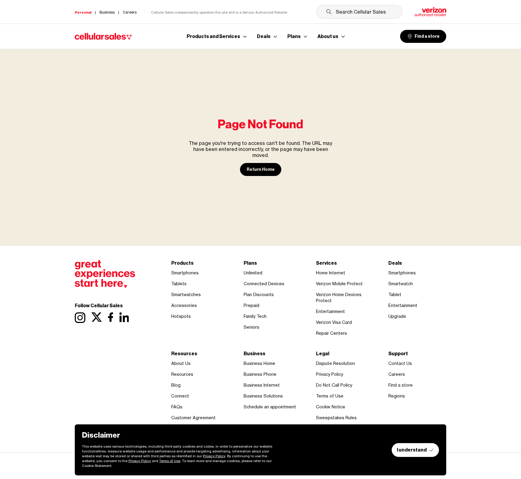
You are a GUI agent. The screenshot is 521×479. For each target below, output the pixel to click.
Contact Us (400, 363)
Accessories (184, 305)
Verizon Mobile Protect (339, 283)
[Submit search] (329, 12)
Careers (396, 374)
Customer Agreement (193, 417)
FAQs (176, 406)
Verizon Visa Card (334, 322)
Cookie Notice (330, 406)
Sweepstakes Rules (336, 417)
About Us (181, 363)
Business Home (259, 363)
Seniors (251, 327)
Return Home (261, 169)
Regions (396, 395)
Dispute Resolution (335, 363)
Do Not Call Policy (334, 385)
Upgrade (397, 316)
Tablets (179, 283)
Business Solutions (263, 395)
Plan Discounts (259, 294)
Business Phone (260, 374)
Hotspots (181, 316)
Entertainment (330, 311)
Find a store (427, 36)
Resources (182, 374)
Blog (176, 385)
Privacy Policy (329, 374)
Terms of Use (329, 395)
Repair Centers (331, 333)
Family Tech (255, 316)
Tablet (394, 294)
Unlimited (253, 272)
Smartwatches (186, 294)
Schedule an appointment (270, 406)
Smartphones (185, 272)
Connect (180, 395)
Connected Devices (264, 283)
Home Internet (330, 272)
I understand (412, 450)
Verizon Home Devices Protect (339, 297)
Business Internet (262, 385)
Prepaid (251, 305)
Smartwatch (400, 283)
